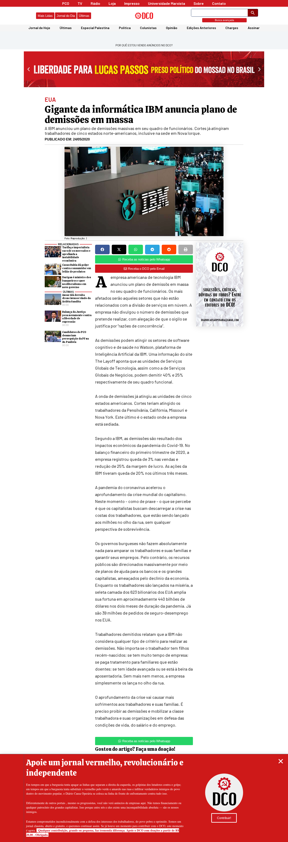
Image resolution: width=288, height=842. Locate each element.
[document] (144, 421)
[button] (281, 761)
